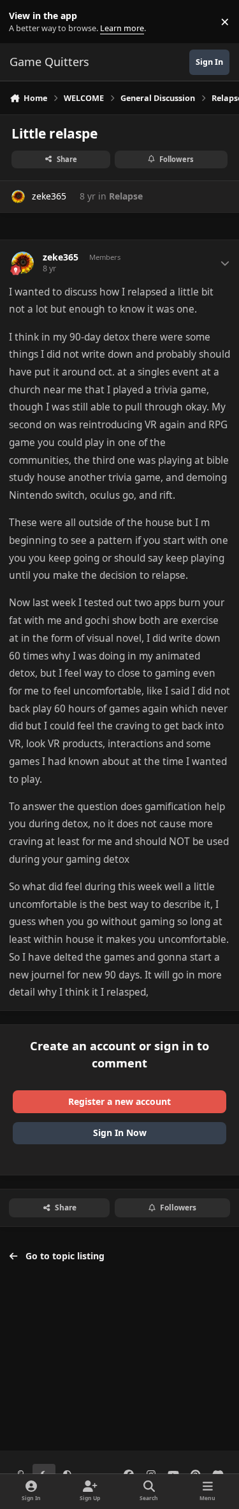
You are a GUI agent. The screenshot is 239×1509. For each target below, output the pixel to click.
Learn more (24, 22)
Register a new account (119, 1101)
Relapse (126, 196)
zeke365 (49, 196)
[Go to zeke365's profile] (18, 196)
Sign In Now (120, 1133)
